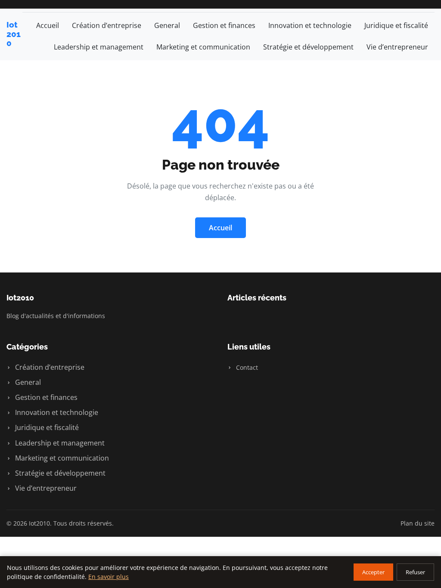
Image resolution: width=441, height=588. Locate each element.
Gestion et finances (224, 25)
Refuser (415, 572)
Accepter (373, 572)
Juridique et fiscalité (396, 25)
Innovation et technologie (309, 25)
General (167, 25)
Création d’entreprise (106, 25)
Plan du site (418, 523)
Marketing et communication (203, 47)
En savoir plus (108, 577)
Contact (246, 367)
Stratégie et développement (308, 47)
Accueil (47, 25)
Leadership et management (98, 47)
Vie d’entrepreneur (397, 47)
